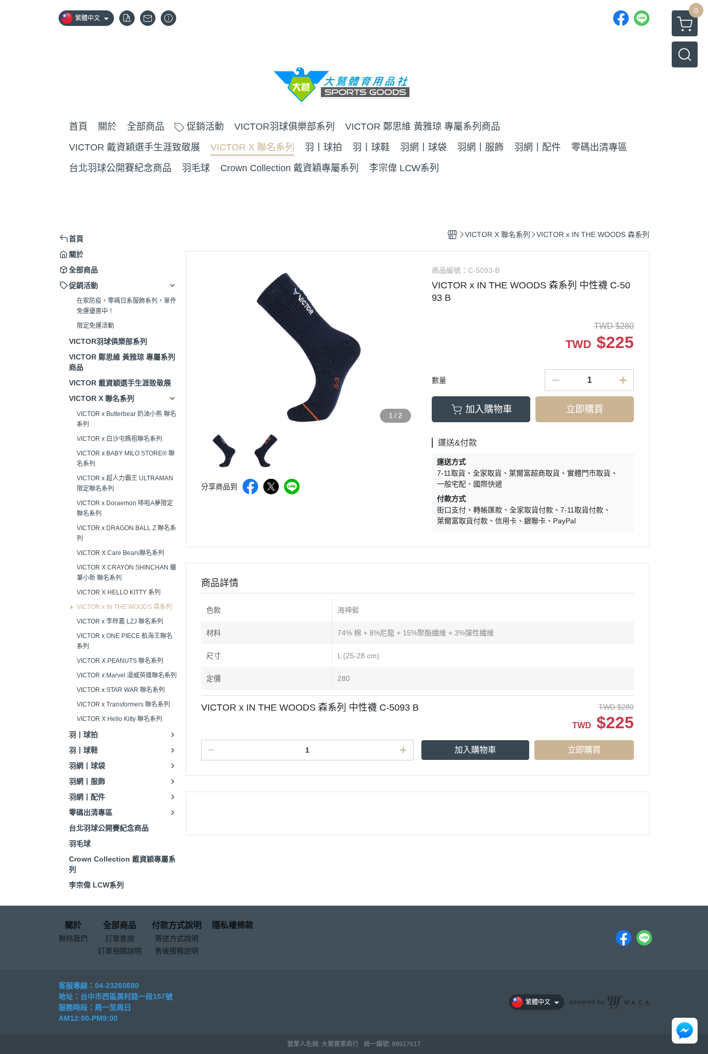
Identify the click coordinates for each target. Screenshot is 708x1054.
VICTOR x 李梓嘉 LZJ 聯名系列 (120, 621)
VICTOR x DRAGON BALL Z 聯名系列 (126, 533)
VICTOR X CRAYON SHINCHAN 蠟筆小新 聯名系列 (126, 572)
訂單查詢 (119, 938)
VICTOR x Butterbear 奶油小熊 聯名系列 (126, 419)
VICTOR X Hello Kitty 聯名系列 (119, 719)
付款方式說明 (177, 925)
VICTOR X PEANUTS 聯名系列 (120, 660)
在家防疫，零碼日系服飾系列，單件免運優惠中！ (126, 306)
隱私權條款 (232, 925)
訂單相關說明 (119, 950)
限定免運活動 (95, 325)
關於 (73, 925)
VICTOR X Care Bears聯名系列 (120, 553)
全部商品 (119, 925)
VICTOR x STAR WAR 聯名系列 (121, 690)
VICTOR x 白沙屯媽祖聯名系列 (119, 438)
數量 (439, 380)
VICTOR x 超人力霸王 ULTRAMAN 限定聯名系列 (125, 483)
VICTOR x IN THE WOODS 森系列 (124, 607)
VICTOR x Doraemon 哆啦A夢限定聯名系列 (125, 508)
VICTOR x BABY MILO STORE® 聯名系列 (126, 458)
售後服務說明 (177, 950)
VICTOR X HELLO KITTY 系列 (119, 592)
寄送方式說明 (177, 938)
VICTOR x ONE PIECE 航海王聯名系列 (125, 641)
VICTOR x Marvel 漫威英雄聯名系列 (127, 675)
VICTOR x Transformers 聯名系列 (123, 704)
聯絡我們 (73, 938)
